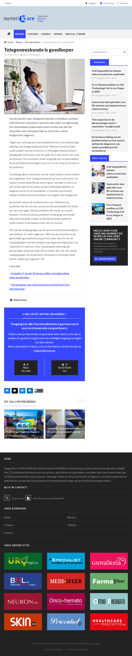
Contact (7, 3)
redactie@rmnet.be (44, 350)
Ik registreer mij (64, 367)
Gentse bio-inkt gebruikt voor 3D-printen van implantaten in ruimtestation (63, 432)
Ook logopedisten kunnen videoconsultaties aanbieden (108, 72)
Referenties (20, 299)
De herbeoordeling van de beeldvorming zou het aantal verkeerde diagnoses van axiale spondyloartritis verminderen (108, 144)
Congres (32, 34)
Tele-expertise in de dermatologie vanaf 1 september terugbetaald (106, 123)
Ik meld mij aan (25, 367)
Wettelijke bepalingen (78, 649)
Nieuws (19, 34)
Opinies (57, 34)
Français (124, 3)
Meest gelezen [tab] (99, 158)
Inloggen (92, 3)
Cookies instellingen (53, 649)
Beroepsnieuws (33, 42)
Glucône (96, 643)
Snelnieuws (99, 62)
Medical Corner (75, 34)
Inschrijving (108, 3)
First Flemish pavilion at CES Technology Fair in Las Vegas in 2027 (23, 432)
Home (10, 42)
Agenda (46, 34)
